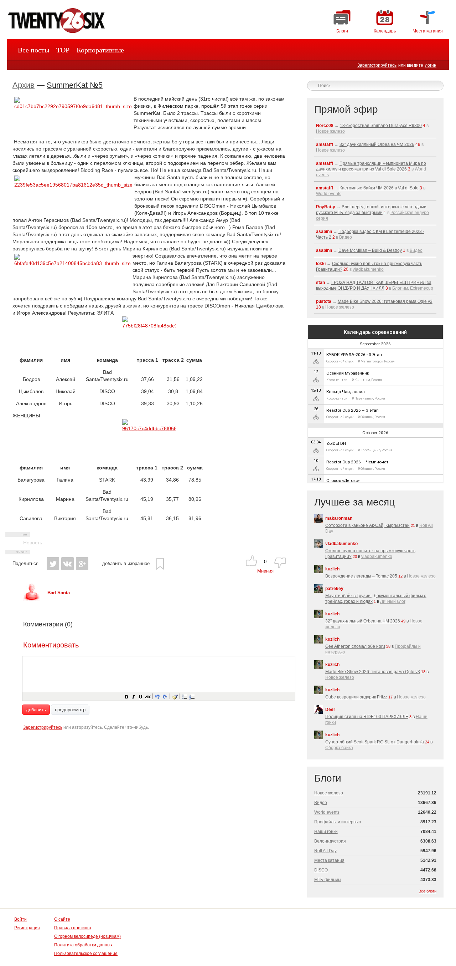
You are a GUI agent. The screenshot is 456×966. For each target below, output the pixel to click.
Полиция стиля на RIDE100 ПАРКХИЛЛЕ (366, 716)
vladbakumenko (368, 269)
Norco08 (324, 125)
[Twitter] (53, 563)
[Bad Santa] (31, 599)
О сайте (62, 919)
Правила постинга (72, 927)
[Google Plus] (82, 563)
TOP (62, 50)
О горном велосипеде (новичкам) (87, 936)
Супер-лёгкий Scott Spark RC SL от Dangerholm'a (374, 741)
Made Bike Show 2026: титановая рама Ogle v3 (385, 301)
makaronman (338, 518)
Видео (345, 237)
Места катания (329, 860)
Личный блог (392, 601)
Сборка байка (339, 747)
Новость (32, 542)
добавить (36, 709)
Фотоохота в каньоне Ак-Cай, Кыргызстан (367, 525)
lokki (321, 263)
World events (328, 193)
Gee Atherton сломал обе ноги (355, 646)
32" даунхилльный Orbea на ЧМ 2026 (377, 144)
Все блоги (427, 891)
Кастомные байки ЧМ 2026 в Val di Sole (379, 187)
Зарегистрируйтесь (377, 65)
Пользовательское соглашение (86, 953)
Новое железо (330, 131)
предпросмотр (70, 709)
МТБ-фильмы (327, 879)
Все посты (33, 50)
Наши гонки (326, 831)
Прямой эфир (346, 109)
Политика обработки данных (83, 944)
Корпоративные (100, 50)
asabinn (324, 231)
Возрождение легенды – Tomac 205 (361, 576)
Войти (20, 919)
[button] (126, 696)
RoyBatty (325, 206)
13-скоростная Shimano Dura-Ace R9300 (381, 125)
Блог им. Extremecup (412, 288)
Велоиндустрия (330, 841)
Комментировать (51, 645)
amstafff (324, 144)
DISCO (321, 870)
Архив (23, 85)
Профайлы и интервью (337, 821)
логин (430, 65)
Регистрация (27, 927)
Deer (330, 709)
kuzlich (332, 568)
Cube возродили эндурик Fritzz (356, 697)
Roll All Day (325, 850)
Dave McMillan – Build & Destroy (370, 250)
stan (320, 282)
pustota (323, 301)
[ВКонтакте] (67, 563)
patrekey (334, 588)
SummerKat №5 (75, 85)
